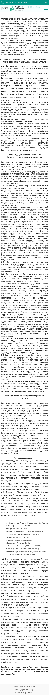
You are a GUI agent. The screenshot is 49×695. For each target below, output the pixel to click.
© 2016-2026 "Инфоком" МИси (24, 687)
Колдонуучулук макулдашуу (24, 690)
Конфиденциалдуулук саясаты (24, 693)
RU (46, 2)
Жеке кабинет (35, 7)
